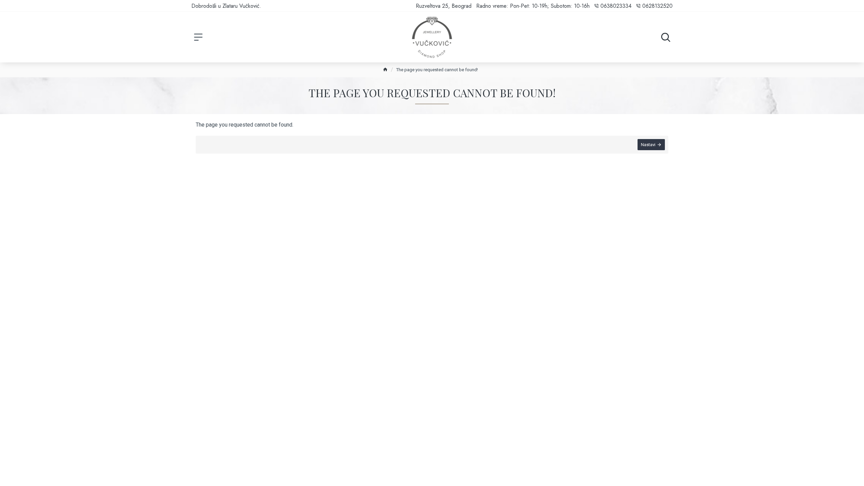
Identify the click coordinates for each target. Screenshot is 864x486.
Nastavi (648, 144)
